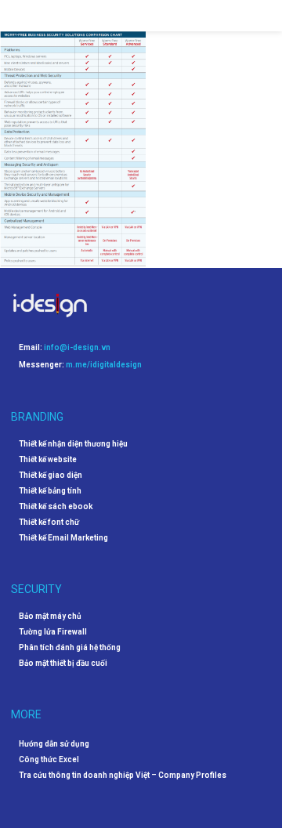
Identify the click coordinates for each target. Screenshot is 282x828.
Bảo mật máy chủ (50, 616)
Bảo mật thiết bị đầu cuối (63, 663)
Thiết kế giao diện (50, 475)
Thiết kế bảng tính (50, 491)
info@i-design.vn (77, 347)
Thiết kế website (48, 460)
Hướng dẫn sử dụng (54, 743)
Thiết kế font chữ (49, 522)
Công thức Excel (49, 759)
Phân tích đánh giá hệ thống (70, 648)
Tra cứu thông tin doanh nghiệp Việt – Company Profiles (122, 775)
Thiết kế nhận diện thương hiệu (73, 444)
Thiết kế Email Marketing (63, 538)
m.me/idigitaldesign (104, 364)
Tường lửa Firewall (53, 632)
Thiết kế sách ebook (55, 507)
